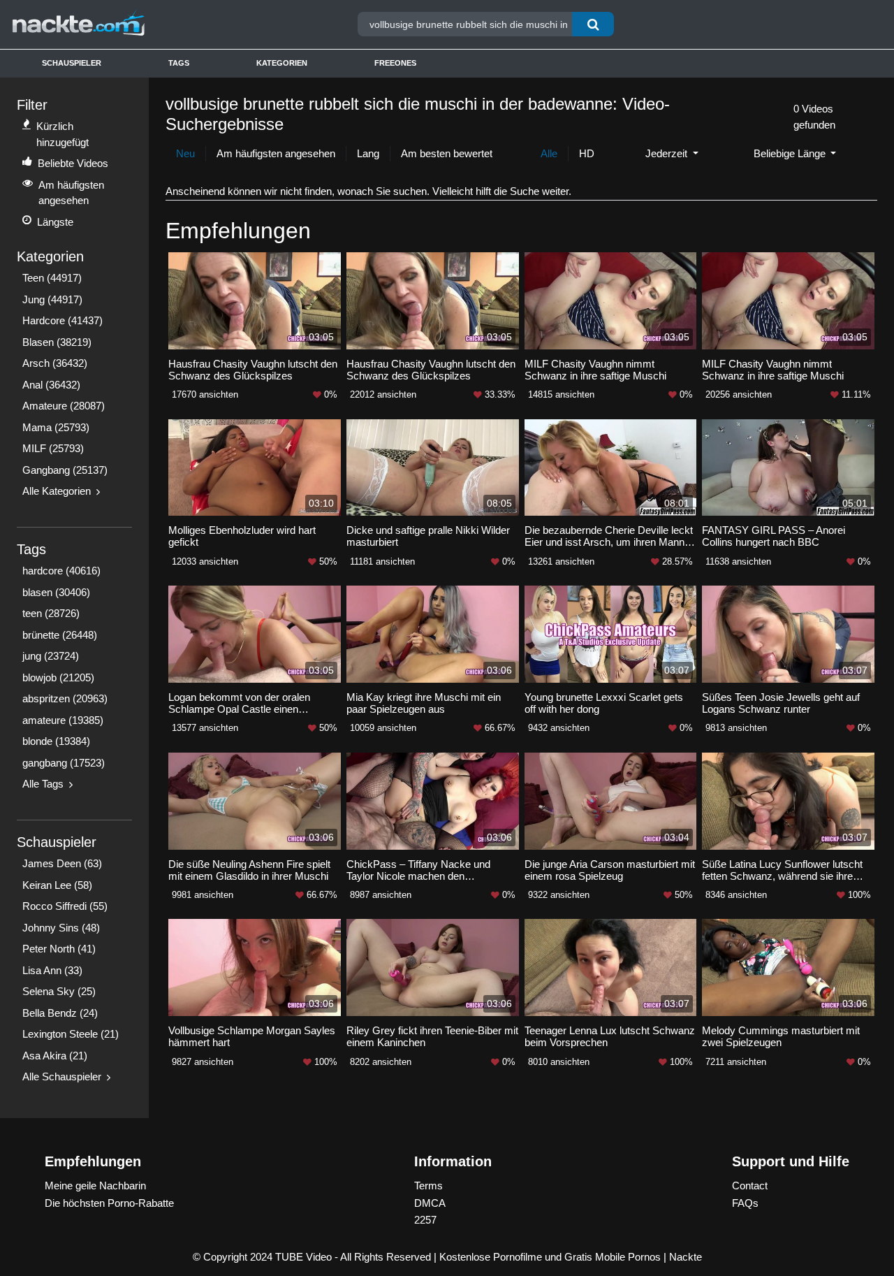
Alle (549, 153)
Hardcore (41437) (62, 320)
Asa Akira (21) (54, 1055)
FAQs (745, 1203)
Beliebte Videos (73, 163)
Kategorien (281, 63)
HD (586, 153)
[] (593, 24)
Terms (428, 1185)
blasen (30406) (56, 592)
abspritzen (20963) (65, 698)
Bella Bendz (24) (60, 1013)
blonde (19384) (56, 741)
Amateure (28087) (63, 406)
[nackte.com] (118, 25)
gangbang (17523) (63, 763)
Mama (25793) (55, 427)
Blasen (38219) (56, 342)
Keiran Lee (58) (57, 885)
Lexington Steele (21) (70, 1034)
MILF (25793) (53, 448)
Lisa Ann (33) (52, 970)
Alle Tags (43, 784)
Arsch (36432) (54, 363)
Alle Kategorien (56, 491)
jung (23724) (50, 656)
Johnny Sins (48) (61, 928)
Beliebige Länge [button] (791, 153)
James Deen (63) (62, 863)
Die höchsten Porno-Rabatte (109, 1203)
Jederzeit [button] (667, 153)
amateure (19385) (62, 720)
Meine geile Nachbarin (95, 1185)
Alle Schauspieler (61, 1076)
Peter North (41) (59, 949)
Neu (185, 153)
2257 (425, 1220)
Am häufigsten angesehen (71, 193)
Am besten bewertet (446, 153)
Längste (55, 222)
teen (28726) (51, 613)
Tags (178, 63)
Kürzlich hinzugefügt (62, 134)
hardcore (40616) (61, 571)
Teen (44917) (52, 278)
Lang (368, 153)
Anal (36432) (51, 385)
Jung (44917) (52, 299)
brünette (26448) (59, 635)
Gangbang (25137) (65, 470)
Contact (750, 1185)
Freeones (395, 63)
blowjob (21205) (58, 677)
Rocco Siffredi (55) (65, 906)
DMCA (430, 1203)
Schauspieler (71, 63)
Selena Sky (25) (59, 991)
